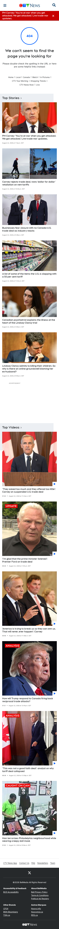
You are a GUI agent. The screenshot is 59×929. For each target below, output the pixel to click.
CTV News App (10, 863)
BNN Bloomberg (10, 912)
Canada (26, 77)
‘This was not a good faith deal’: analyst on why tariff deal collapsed (28, 770)
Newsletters (42, 863)
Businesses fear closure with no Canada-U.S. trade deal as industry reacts (26, 229)
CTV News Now (26, 85)
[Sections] (5, 5)
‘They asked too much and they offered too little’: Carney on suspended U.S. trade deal (29, 490)
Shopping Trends (38, 81)
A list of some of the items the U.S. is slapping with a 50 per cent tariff (29, 275)
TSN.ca (6, 915)
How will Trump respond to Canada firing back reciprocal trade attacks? (27, 700)
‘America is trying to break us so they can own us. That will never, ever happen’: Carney (29, 630)
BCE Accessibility (11, 892)
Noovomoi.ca (37, 912)
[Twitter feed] (29, 872)
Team (52, 863)
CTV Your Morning (20, 81)
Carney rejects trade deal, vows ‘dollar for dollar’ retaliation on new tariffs (29, 183)
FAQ (33, 863)
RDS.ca (34, 915)
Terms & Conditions (39, 895)
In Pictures (45, 77)
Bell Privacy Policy (39, 892)
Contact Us (24, 863)
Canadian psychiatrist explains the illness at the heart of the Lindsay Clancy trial (28, 321)
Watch (35, 77)
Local (18, 77)
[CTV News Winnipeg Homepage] (29, 5)
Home (10, 77)
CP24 (5, 908)
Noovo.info (36, 908)
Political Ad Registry (40, 898)
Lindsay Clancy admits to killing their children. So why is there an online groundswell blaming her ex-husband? (28, 369)
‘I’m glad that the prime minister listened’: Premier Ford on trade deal (25, 560)
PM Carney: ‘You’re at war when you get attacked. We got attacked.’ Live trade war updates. (29, 137)
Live (38, 85)
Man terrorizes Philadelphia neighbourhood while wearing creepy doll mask (29, 839)
